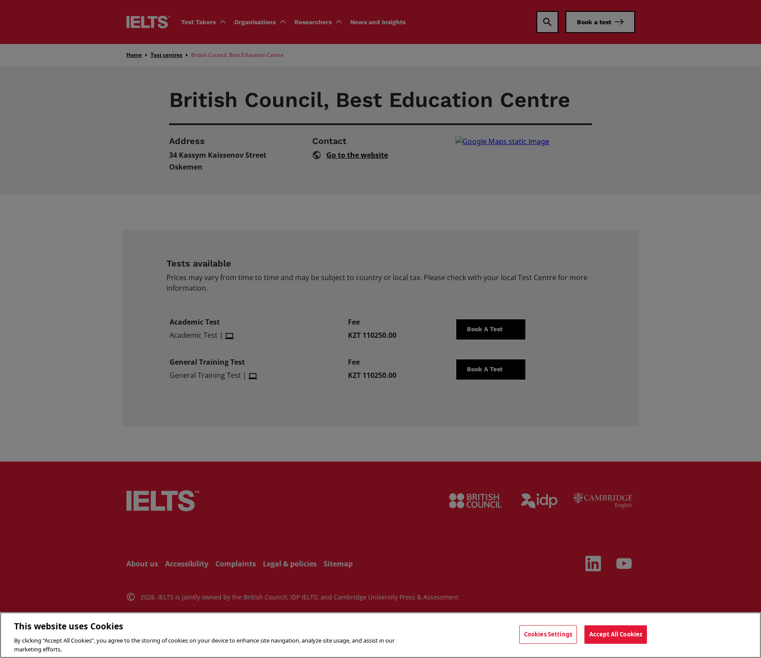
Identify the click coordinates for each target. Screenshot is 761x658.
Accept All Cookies (615, 634)
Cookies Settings (548, 634)
